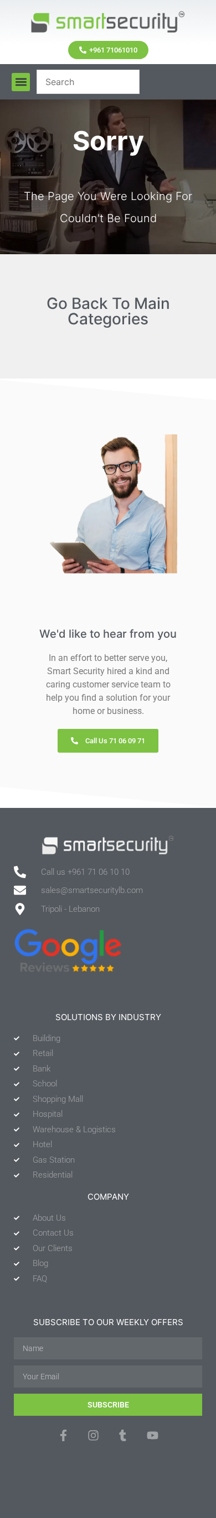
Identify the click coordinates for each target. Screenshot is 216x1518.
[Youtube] (152, 1435)
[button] (21, 82)
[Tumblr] (123, 1435)
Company (108, 1196)
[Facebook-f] (63, 1435)
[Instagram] (93, 1435)
